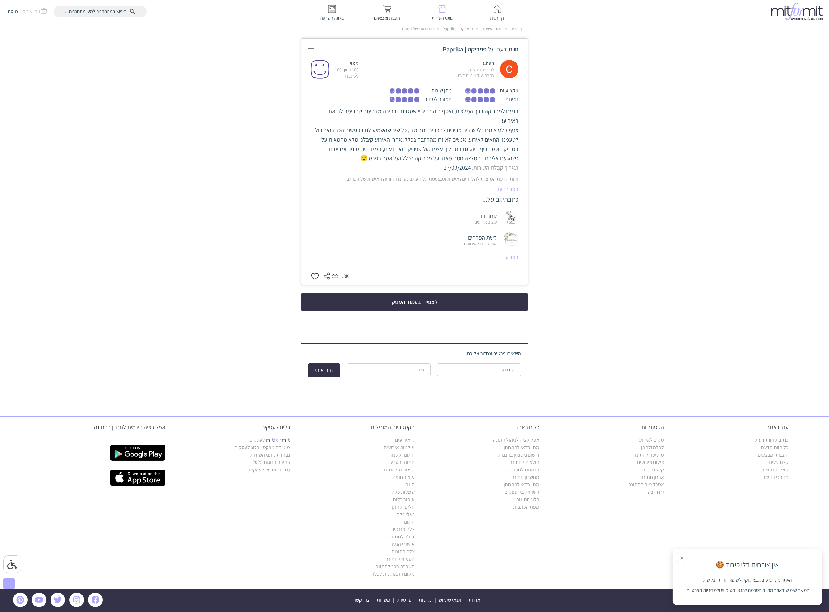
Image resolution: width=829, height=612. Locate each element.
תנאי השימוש (733, 590)
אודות (474, 599)
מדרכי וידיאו (776, 477)
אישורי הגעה (402, 544)
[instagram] (77, 605)
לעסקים (269, 439)
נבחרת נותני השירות (270, 454)
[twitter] (59, 605)
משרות (383, 599)
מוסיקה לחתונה (648, 454)
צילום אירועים (650, 462)
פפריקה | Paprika (457, 29)
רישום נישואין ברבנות (518, 454)
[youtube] (40, 605)
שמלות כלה (403, 492)
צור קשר (361, 599)
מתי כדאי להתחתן (521, 447)
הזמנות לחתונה (524, 469)
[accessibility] (12, 564)
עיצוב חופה (403, 477)
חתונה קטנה (402, 454)
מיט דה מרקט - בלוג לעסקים (262, 447)
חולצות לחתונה (524, 462)
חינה (409, 484)
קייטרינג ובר (652, 469)
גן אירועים (404, 439)
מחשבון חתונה (525, 477)
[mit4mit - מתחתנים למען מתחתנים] (799, 11)
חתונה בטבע (402, 462)
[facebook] (96, 605)
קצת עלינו (779, 462)
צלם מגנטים (402, 529)
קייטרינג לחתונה (398, 469)
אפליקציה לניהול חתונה (516, 439)
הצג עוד (509, 257)
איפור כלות (403, 499)
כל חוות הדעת (775, 447)
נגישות (425, 599)
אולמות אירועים (399, 447)
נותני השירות (491, 29)
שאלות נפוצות (775, 469)
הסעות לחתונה (399, 559)
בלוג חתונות (527, 499)
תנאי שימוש (450, 599)
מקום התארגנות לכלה (392, 574)
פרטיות (404, 599)
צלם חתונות (403, 551)
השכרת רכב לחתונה (394, 566)
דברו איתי (324, 370)
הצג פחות (507, 189)
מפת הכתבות (526, 507)
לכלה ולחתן (652, 447)
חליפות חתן (403, 507)
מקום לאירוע (651, 439)
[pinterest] (22, 605)
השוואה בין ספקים (522, 492)
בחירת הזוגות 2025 (271, 462)
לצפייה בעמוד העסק (414, 302)
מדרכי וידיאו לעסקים (269, 469)
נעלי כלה (405, 514)
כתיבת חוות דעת (772, 439)
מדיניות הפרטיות (702, 590)
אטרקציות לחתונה (646, 484)
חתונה (408, 521)
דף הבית (517, 29)
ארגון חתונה (652, 477)
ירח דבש (655, 492)
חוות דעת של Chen (418, 29)
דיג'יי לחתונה (401, 536)
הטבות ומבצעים (773, 454)
